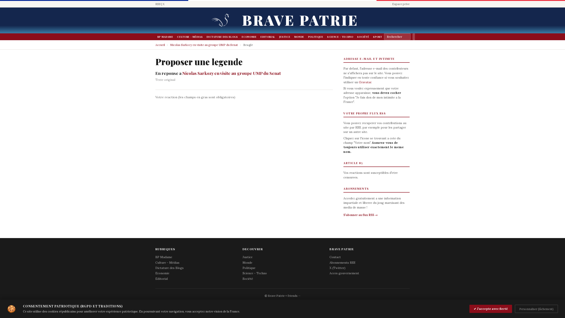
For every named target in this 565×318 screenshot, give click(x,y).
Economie (249, 36)
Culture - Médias (190, 36)
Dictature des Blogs (222, 36)
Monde (299, 36)
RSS (158, 4)
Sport (377, 36)
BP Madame (165, 36)
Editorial (267, 36)
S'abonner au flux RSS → (360, 215)
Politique (315, 36)
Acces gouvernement (344, 273)
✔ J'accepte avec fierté (491, 309)
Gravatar (365, 82)
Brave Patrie (300, 19)
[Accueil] (222, 20)
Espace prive (401, 4)
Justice (284, 36)
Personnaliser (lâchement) (536, 309)
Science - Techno (340, 36)
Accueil (160, 45)
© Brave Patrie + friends (281, 296)
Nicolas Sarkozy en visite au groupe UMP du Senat (204, 45)
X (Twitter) (337, 268)
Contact (335, 257)
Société (363, 36)
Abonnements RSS (342, 263)
